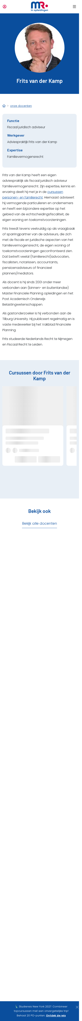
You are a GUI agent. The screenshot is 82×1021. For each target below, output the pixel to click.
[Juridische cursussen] (4, 106)
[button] (73, 6)
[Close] (77, 1007)
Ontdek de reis (56, 1015)
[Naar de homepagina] (39, 7)
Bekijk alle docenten (39, 523)
